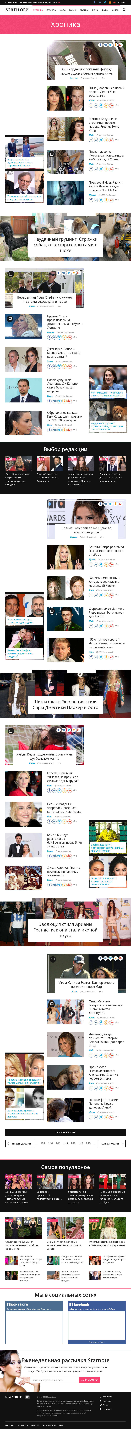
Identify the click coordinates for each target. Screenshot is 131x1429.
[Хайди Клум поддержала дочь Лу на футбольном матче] (44, 745)
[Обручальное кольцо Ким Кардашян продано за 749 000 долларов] (23, 423)
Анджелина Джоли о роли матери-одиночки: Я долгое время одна (80, 479)
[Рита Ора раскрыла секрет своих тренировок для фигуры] (18, 463)
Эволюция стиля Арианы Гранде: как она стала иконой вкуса (65, 929)
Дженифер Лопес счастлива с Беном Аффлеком (48, 477)
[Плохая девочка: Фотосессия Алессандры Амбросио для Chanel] (65, 162)
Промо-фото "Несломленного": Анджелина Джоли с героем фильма (103, 1072)
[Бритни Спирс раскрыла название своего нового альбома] (65, 557)
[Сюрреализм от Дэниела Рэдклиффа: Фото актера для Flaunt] (65, 619)
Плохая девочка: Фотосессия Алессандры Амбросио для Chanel (106, 155)
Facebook (107, 1401)
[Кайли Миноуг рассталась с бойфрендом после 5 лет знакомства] (23, 845)
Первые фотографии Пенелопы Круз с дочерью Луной (103, 1103)
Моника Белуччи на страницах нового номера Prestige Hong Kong (104, 124)
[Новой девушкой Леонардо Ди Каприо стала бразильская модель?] (23, 390)
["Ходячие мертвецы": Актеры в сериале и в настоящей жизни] (65, 588)
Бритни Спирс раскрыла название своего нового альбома (106, 551)
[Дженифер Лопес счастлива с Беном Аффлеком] (50, 463)
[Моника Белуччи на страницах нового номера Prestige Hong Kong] (65, 129)
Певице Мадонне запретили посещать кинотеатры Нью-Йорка (64, 808)
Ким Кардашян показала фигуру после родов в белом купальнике (86, 71)
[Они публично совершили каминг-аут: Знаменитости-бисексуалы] (65, 1012)
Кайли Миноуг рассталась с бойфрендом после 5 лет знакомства (64, 840)
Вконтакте (107, 1396)
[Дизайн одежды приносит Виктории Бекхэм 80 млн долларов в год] (65, 1044)
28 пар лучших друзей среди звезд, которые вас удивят (114, 1259)
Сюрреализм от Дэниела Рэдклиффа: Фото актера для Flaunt (106, 612)
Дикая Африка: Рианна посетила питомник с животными (63, 871)
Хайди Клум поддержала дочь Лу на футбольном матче (45, 756)
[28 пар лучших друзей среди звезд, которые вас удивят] (95, 1260)
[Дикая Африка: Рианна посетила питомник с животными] (23, 878)
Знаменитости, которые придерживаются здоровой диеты (64, 1245)
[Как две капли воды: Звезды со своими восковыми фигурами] (53, 1260)
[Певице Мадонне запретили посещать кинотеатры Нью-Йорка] (23, 814)
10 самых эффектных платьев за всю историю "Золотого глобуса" (112, 1197)
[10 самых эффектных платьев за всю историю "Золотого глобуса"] (112, 1181)
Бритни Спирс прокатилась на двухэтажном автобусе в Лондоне (64, 322)
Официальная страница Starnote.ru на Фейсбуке (92, 1309)
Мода (103, 1177)
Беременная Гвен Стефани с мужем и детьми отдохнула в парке (44, 299)
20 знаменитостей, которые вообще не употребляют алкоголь (30, 1276)
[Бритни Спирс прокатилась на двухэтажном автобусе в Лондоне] (23, 326)
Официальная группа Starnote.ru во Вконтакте (29, 1309)
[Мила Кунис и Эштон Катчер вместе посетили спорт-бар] (86, 973)
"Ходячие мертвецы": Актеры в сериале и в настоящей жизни (104, 581)
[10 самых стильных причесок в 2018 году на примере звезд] (107, 1228)
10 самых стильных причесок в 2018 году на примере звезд (107, 1243)
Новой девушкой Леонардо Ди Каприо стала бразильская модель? (62, 385)
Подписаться (89, 1380)
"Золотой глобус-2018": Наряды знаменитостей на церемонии (21, 1245)
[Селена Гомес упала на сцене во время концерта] (86, 519)
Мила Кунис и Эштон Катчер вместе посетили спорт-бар (86, 984)
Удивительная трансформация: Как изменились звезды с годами (80, 1197)
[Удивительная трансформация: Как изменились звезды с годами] (81, 1181)
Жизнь (41, 459)
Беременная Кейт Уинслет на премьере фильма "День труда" (62, 777)
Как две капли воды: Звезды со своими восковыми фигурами (72, 1259)
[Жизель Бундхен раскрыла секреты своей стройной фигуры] (53, 1275)
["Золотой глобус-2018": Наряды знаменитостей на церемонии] (23, 1228)
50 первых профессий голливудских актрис (49, 1195)
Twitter (105, 1405)
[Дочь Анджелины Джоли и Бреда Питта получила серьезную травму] (18, 1181)
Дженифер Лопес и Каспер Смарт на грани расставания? (64, 353)
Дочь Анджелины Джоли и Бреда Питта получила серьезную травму (16, 1197)
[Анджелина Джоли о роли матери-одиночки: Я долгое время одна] (81, 463)
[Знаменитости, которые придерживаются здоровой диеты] (65, 1228)
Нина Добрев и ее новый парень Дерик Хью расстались (106, 92)
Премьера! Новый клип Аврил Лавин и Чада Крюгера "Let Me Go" (105, 186)
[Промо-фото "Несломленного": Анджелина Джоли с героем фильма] (65, 1077)
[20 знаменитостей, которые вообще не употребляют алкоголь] (11, 1275)
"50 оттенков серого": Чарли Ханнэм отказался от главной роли (107, 643)
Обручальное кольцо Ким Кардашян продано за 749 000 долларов (64, 416)
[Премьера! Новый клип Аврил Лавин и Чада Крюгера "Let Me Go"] (65, 193)
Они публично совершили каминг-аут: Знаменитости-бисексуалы (106, 1007)
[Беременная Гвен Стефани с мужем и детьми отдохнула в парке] (44, 288)
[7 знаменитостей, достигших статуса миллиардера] (112, 463)
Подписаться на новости (97, 1342)
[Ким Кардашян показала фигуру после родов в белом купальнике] (86, 60)
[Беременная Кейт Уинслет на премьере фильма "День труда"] (23, 783)
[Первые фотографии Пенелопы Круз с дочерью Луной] (65, 1110)
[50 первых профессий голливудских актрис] (50, 1181)
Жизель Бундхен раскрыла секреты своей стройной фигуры (70, 1276)
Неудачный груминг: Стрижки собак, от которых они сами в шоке (66, 244)
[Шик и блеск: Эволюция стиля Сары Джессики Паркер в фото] (11, 1260)
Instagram (107, 1409)
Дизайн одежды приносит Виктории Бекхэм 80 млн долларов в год (106, 1040)
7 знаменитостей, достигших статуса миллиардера (110, 477)
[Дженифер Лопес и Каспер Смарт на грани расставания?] (23, 359)
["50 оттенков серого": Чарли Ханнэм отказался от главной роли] (65, 650)
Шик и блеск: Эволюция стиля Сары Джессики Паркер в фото (65, 704)
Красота (10, 459)
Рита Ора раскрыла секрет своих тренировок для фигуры (17, 479)
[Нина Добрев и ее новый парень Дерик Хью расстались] (65, 98)
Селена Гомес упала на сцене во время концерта (86, 530)
